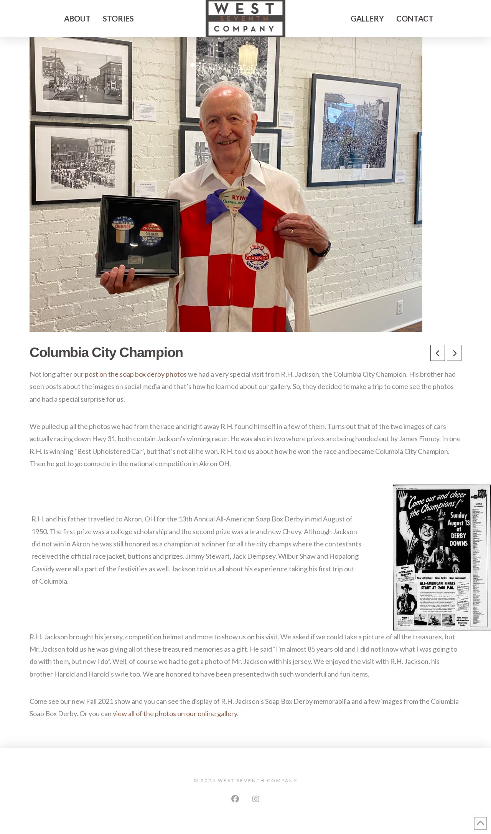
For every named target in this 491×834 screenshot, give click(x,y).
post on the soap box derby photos (136, 374)
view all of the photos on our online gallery (175, 713)
